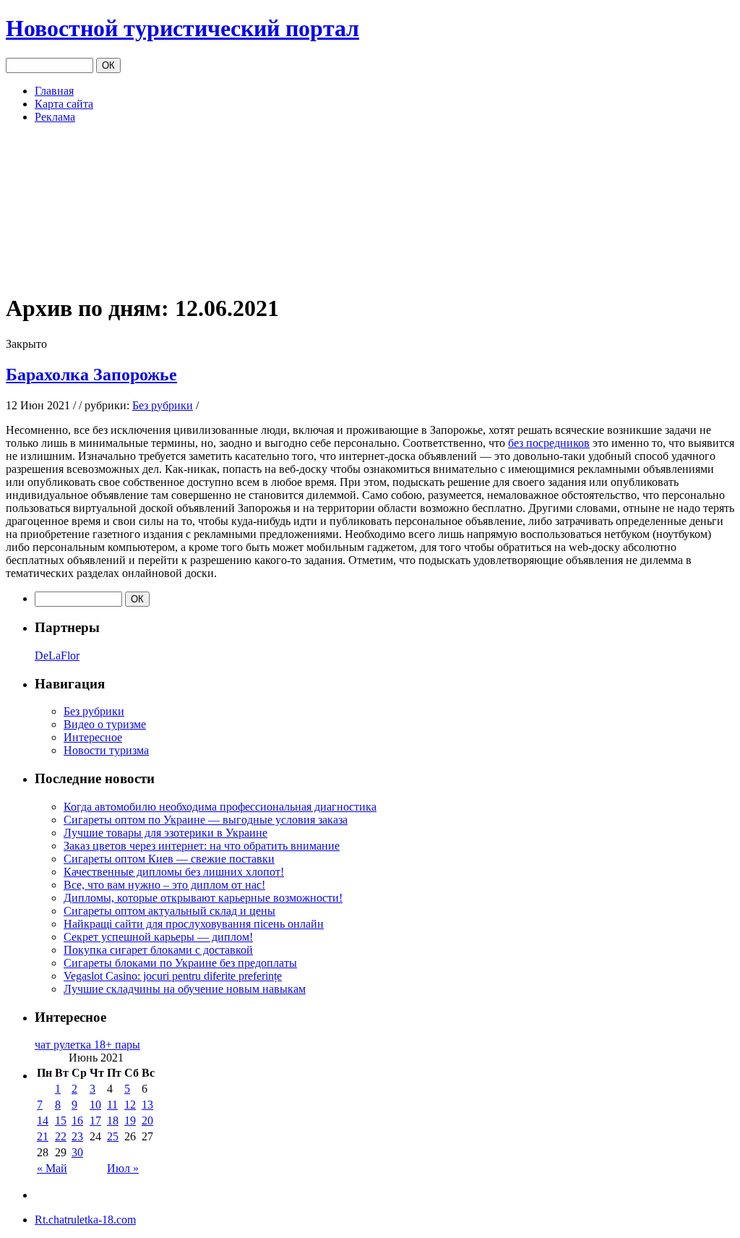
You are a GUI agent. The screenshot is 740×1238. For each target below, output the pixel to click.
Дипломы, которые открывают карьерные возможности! (203, 898)
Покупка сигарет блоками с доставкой (158, 950)
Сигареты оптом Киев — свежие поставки (169, 859)
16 (77, 1120)
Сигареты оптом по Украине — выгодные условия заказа (206, 820)
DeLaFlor (57, 655)
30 (77, 1152)
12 (130, 1104)
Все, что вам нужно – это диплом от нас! (164, 885)
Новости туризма (106, 750)
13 (147, 1104)
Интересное (93, 737)
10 (95, 1104)
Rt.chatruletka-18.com (85, 1219)
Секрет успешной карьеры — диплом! (158, 937)
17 (95, 1120)
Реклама (55, 117)
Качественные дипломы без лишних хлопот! (174, 872)
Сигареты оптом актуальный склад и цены (169, 911)
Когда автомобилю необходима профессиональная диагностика (220, 807)
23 (77, 1136)
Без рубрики (162, 405)
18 (113, 1120)
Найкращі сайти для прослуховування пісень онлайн (194, 924)
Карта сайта (64, 104)
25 (113, 1136)
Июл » (123, 1168)
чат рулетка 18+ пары (87, 1044)
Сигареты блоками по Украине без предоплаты (180, 963)
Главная (54, 91)
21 (42, 1136)
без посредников (549, 443)
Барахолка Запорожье (91, 374)
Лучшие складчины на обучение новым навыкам (185, 989)
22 (60, 1136)
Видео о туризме (105, 724)
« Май (52, 1168)
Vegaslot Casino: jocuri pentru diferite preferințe (173, 976)
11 (112, 1104)
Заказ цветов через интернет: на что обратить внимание (202, 846)
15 (60, 1120)
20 (147, 1120)
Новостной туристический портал (182, 28)
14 (42, 1120)
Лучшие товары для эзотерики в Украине (165, 833)
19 (130, 1120)
